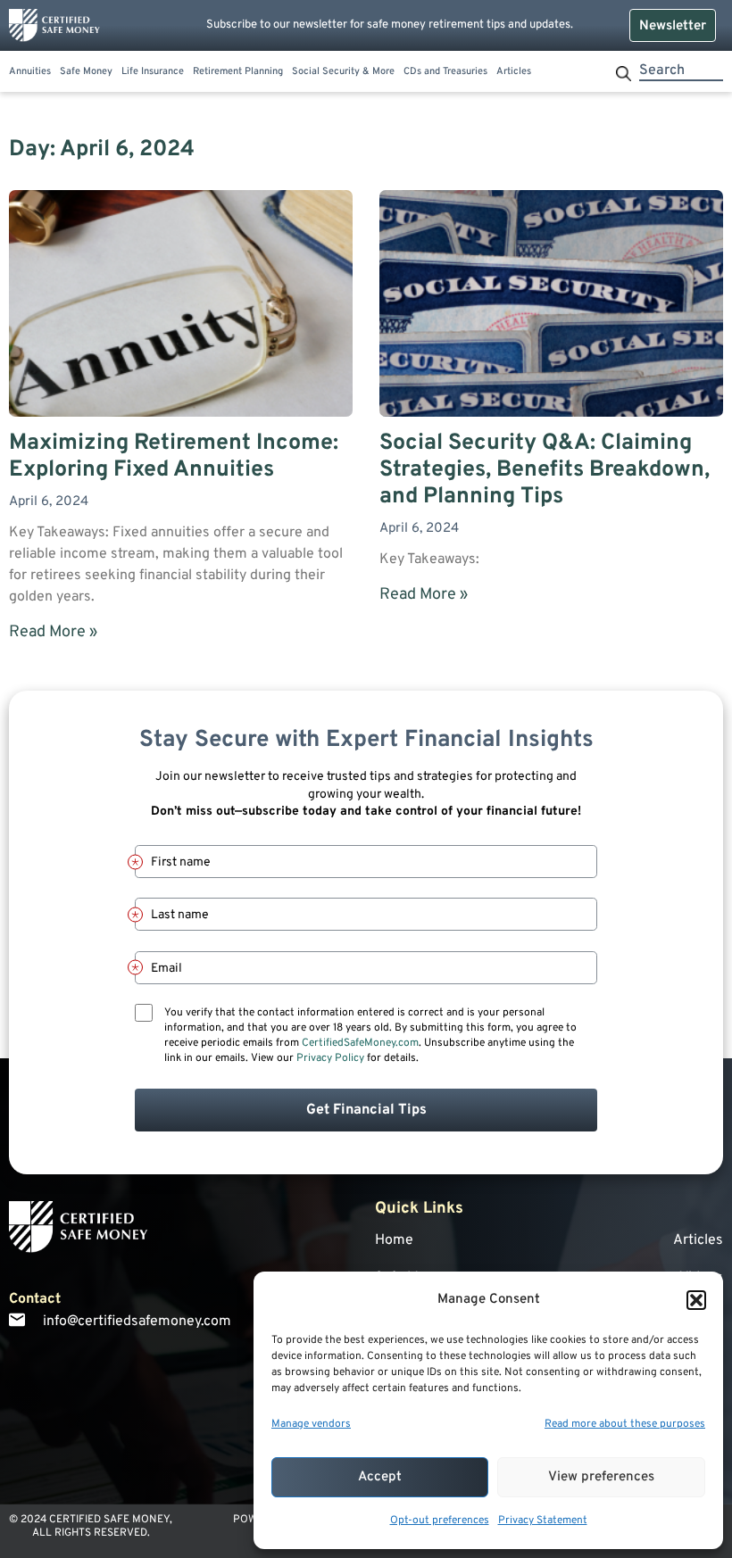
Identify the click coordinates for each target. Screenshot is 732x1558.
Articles (513, 72)
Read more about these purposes (625, 1424)
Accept (380, 1477)
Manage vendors (311, 1424)
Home (394, 1240)
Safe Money (86, 72)
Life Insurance (152, 72)
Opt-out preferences (439, 1520)
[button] (696, 1300)
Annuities (30, 72)
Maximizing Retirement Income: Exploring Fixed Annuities (173, 457)
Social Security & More (343, 72)
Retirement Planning (238, 72)
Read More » (53, 632)
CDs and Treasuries (445, 72)
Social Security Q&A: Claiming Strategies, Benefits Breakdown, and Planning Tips (544, 470)
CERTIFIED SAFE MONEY (109, 1519)
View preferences (601, 1477)
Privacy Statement (542, 1520)
